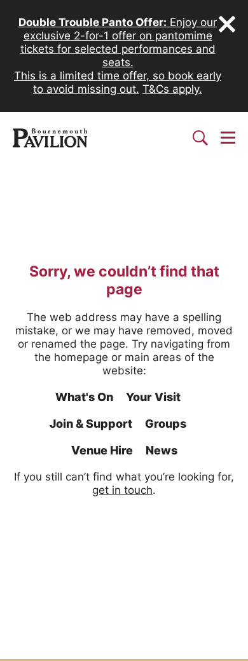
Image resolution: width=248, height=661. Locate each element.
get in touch (122, 490)
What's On (84, 397)
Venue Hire (102, 450)
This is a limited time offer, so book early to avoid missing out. (117, 82)
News (161, 450)
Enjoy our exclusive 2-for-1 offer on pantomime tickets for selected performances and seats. (117, 42)
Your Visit (153, 397)
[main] (124, 411)
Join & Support (91, 423)
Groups (165, 423)
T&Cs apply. (172, 89)
